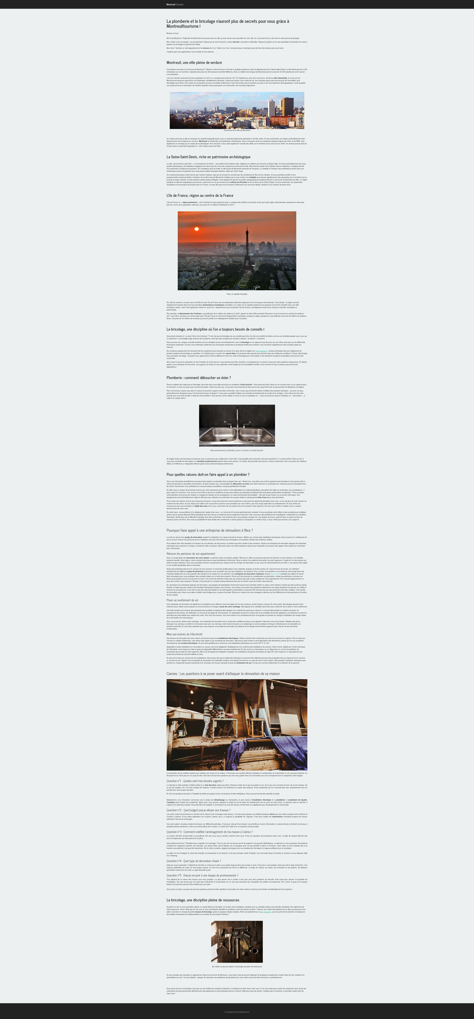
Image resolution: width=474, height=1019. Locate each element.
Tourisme (175, 4)
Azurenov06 (275, 574)
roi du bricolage (261, 351)
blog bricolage (265, 911)
